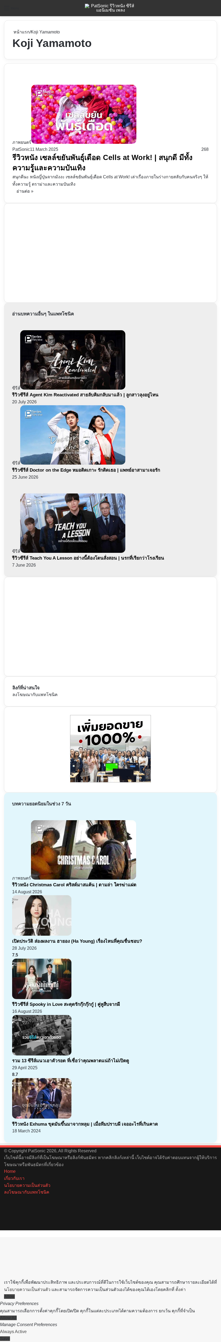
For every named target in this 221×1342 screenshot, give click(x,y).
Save (5, 1338)
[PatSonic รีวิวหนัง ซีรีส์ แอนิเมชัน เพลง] (110, 8)
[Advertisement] (52, 252)
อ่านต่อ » (24, 191)
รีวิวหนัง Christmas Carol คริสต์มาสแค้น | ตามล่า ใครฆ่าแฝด (74, 884)
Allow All (8, 1318)
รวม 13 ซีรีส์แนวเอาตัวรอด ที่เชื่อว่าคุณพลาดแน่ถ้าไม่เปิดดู (70, 1060)
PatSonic (21, 149)
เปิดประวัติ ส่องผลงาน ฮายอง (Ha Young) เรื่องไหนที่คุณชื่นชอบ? (77, 941)
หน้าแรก (21, 32)
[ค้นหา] (214, 10)
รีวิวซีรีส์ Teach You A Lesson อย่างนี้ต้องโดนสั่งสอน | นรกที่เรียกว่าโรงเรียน (88, 558)
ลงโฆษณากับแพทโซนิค (35, 694)
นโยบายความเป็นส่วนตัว (27, 1185)
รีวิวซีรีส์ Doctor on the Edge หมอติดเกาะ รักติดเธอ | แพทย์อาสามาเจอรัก (86, 470)
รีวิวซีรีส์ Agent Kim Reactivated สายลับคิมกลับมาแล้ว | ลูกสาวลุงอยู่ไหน (85, 394)
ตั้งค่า (180, 1289)
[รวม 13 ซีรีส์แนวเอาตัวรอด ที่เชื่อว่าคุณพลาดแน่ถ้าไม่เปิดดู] (41, 1054)
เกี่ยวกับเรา (14, 1178)
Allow (9, 1296)
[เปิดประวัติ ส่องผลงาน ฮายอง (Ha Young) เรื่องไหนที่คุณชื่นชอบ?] (41, 934)
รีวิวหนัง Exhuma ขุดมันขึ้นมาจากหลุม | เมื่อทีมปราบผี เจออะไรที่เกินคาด (85, 1124)
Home (10, 1171)
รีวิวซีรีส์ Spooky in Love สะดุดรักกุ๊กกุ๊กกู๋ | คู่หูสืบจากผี (66, 1004)
